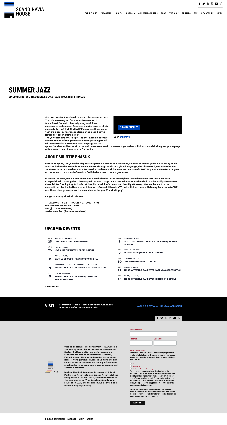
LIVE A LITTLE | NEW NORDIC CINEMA (74, 250)
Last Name (158, 339)
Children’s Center (148, 13)
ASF (195, 13)
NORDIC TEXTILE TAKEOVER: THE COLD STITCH (80, 267)
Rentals (186, 13)
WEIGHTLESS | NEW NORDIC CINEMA (143, 252)
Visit (118, 13)
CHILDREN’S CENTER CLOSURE (71, 241)
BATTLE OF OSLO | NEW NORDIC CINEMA (76, 259)
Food (163, 13)
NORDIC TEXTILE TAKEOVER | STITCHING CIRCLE (150, 279)
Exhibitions (91, 13)
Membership (207, 13)
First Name (134, 339)
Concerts (125, 137)
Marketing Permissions (137, 350)
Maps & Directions (147, 306)
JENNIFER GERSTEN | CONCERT (141, 261)
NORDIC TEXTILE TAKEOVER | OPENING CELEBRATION (153, 270)
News (220, 13)
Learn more (171, 394)
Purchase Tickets (129, 127)
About (90, 419)
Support (71, 419)
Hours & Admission (171, 306)
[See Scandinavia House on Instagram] (212, 4)
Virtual (130, 13)
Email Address (136, 330)
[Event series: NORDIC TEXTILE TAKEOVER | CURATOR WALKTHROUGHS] (71, 273)
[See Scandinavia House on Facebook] (199, 4)
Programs (106, 13)
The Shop (174, 13)
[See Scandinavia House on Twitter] (203, 4)
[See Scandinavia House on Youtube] (208, 4)
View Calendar (52, 286)
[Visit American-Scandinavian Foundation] (51, 371)
